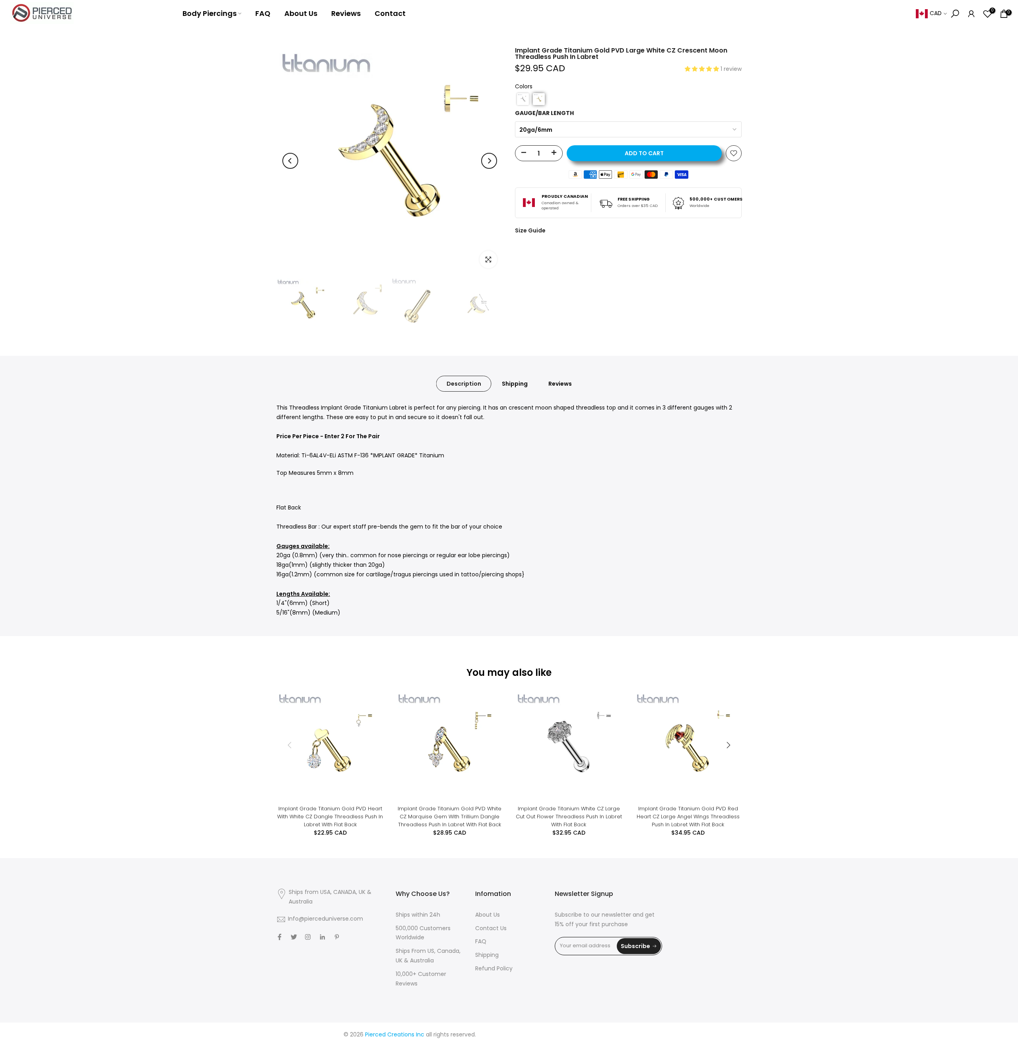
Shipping (515, 384)
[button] (703, 69)
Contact (390, 13)
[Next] (489, 161)
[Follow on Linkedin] (322, 937)
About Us (300, 13)
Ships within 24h (418, 915)
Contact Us (491, 929)
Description (464, 384)
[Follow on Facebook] (279, 937)
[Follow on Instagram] (308, 937)
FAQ (262, 13)
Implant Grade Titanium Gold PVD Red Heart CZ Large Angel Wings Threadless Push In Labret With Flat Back (688, 816)
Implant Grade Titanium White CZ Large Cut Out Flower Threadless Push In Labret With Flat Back (569, 816)
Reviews (346, 13)
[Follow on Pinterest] (337, 937)
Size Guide (530, 230)
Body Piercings (210, 13)
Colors (523, 87)
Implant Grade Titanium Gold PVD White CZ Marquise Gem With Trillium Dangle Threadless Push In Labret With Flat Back (449, 816)
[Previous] (290, 161)
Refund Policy (494, 969)
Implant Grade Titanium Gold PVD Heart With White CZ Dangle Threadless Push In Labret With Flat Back (330, 816)
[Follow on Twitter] (294, 937)
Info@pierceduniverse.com (325, 919)
